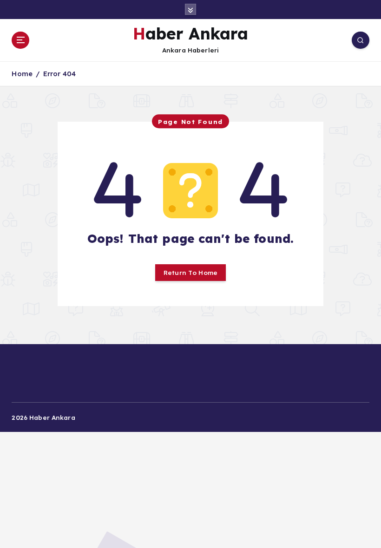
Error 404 (59, 73)
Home (22, 73)
